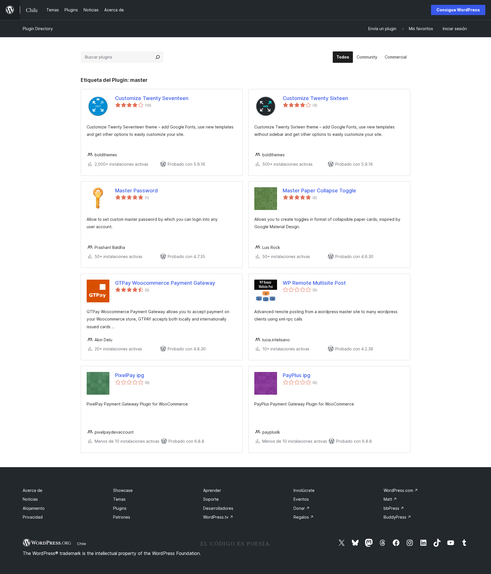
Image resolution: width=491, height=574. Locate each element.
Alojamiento (34, 508)
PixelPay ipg (129, 375)
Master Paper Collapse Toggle (319, 191)
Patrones (121, 517)
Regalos (304, 517)
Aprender (212, 490)
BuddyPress (397, 517)
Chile (81, 543)
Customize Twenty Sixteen (315, 98)
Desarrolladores (218, 508)
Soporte (211, 499)
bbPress (394, 508)
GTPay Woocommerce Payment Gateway (165, 283)
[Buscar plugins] (157, 57)
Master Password (136, 191)
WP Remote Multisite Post (314, 283)
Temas (119, 499)
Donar (302, 508)
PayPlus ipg (296, 375)
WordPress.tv (218, 517)
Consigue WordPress (458, 9)
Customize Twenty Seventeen (151, 98)
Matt (390, 499)
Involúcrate (304, 490)
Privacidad (33, 517)
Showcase (123, 490)
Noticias (30, 499)
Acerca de (32, 490)
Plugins (119, 508)
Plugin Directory (38, 28)
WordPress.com (401, 490)
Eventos (301, 499)
